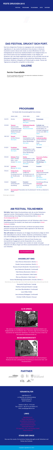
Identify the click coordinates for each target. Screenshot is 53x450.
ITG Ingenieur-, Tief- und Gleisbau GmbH (27, 428)
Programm (25, 7)
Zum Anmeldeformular (26, 251)
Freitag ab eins (14, 171)
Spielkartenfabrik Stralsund (27, 424)
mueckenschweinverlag (27, 423)
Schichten (13, 166)
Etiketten (13, 157)
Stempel (13, 136)
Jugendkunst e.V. (28, 417)
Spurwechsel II (14, 190)
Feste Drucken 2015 (14, 3)
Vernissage (39, 183)
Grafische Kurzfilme (41, 138)
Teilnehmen (34, 7)
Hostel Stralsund (28, 430)
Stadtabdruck (26, 119)
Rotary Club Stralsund (28, 419)
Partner (47, 7)
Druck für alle (39, 171)
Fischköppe (14, 147)
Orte (41, 7)
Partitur (25, 136)
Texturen (13, 125)
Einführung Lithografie (29, 125)
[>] (36, 261)
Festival (17, 7)
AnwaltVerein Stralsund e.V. (28, 421)
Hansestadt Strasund (28, 426)
